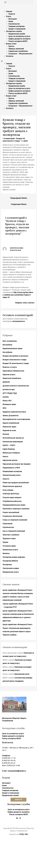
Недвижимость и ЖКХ (11, 468)
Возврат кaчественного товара (14, 360)
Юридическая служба (16, 34)
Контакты (9, 56)
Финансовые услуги (10, 550)
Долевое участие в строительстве (16, 386)
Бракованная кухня (21, 674)
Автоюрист (12, 19)
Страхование (7, 524)
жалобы (6, 397)
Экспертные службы (14, 31)
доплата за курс (9, 389)
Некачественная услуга (11, 475)
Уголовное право (9, 546)
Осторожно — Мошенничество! (20, 54)
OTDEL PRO (23, 834)
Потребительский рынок (12, 501)
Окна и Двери (8, 490)
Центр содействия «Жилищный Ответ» (17, 624)
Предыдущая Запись (18, 198)
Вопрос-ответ (11, 44)
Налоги (5, 456)
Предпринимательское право (14, 505)
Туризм (5, 542)
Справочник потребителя (18, 51)
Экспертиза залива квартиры (14, 557)
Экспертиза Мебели (10, 561)
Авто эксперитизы (10, 341)
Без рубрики (7, 352)
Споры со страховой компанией (15, 520)
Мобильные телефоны (11, 453)
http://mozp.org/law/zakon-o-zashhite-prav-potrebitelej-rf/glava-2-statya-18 (18, 294)
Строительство (14, 24)
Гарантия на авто (9, 375)
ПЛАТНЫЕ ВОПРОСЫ (11, 494)
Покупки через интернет (12, 497)
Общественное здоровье (12, 486)
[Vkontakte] (17, 818)
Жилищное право (9, 404)
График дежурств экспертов (19, 39)
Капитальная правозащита (13, 442)
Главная (9, 11)
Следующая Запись (19, 204)
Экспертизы (7, 565)
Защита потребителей (11, 423)
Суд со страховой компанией (14, 531)
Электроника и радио (11, 568)
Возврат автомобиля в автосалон (15, 356)
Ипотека (6, 434)
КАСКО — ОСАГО (9, 445)
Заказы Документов (10, 416)
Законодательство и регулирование (16, 419)
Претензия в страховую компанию (16, 509)
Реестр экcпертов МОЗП (17, 41)
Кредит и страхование (16, 29)
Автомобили (7, 345)
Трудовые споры (9, 538)
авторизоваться (18, 321)
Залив (10, 21)
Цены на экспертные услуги (19, 36)
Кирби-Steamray (9, 449)
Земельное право (9, 427)
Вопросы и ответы (10, 367)
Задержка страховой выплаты (14, 412)
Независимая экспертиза (12, 471)
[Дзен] (20, 818)
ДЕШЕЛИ (6, 382)
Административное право (12, 348)
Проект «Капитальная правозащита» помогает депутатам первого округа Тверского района (17, 631)
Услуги (8, 16)
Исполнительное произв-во (13, 438)
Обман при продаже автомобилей (16, 483)
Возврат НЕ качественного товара (16, 363)
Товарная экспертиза (16, 26)
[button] (18, 61)
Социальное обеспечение (12, 516)
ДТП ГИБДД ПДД (10, 393)
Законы (11, 46)
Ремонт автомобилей (11, 512)
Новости (11, 14)
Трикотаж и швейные (11, 535)
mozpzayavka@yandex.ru (17, 771)
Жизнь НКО (7, 401)
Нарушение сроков (10, 460)
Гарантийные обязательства (13, 371)
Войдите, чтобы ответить (24, 303)
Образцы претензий (16, 49)
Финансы (6, 553)
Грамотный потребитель (12, 378)
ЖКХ (4, 408)
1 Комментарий (9, 138)
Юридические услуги (11, 572)
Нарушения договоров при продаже (17, 464)
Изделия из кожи (9, 430)
